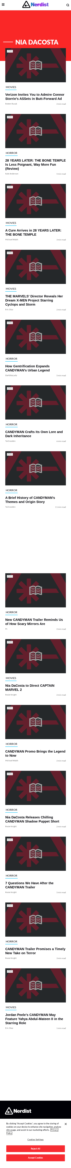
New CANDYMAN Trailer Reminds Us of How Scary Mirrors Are (34, 622)
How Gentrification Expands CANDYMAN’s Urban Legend (27, 368)
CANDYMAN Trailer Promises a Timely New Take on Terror (35, 951)
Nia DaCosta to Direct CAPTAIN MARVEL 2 (29, 687)
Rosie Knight (11, 694)
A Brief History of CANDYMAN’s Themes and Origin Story (30, 500)
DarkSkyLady (11, 375)
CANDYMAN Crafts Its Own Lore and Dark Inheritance (34, 434)
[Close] (65, 1124)
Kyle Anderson (11, 173)
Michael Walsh (11, 239)
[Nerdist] (35, 5)
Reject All (35, 1148)
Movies (11, 86)
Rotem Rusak (11, 103)
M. (6, 629)
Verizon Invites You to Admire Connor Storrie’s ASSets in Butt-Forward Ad (34, 96)
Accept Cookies (35, 1157)
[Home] (18, 1113)
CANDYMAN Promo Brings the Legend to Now (35, 753)
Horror (11, 152)
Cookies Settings (35, 1139)
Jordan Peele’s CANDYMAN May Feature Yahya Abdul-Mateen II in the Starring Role (34, 1019)
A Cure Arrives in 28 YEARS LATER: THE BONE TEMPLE (33, 232)
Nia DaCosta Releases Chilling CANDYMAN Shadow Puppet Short (32, 819)
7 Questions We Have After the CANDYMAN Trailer (29, 885)
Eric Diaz (9, 309)
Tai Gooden (10, 441)
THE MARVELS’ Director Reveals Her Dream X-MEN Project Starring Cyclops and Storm (34, 300)
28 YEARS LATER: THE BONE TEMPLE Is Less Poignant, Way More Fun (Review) (35, 164)
